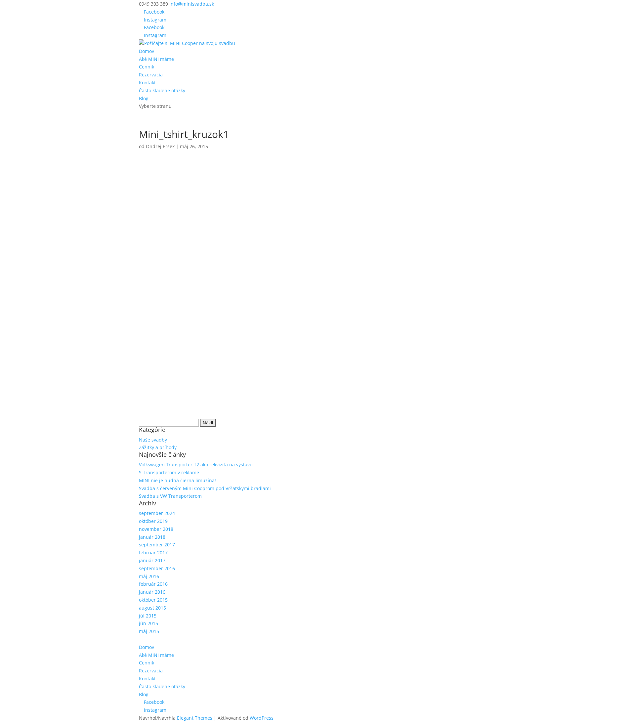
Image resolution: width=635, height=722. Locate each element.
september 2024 (157, 513)
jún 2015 (148, 623)
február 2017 (153, 552)
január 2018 (152, 537)
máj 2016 (149, 576)
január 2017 (152, 560)
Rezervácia (151, 74)
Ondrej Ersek (160, 146)
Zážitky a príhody (158, 447)
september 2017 (157, 544)
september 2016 (157, 568)
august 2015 (152, 608)
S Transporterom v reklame (169, 472)
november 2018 (156, 529)
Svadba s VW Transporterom (170, 496)
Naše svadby (153, 440)
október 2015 (153, 600)
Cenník (146, 67)
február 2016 (153, 584)
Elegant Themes (194, 718)
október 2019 (153, 521)
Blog (143, 98)
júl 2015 (147, 616)
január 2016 (152, 592)
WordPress (262, 718)
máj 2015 (149, 631)
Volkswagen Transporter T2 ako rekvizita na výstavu (196, 464)
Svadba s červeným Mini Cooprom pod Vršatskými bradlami (205, 488)
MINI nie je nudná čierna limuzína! (177, 480)
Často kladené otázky (162, 90)
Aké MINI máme (156, 59)
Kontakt (147, 82)
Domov (146, 51)
